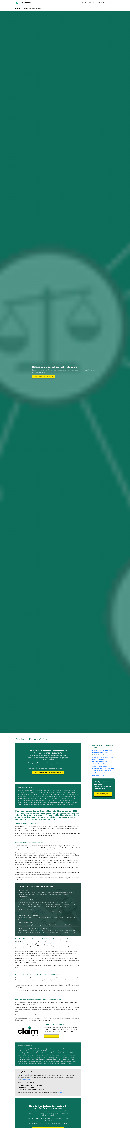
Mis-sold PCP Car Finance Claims (102, 746)
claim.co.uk (26, 1079)
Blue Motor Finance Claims (99, 755)
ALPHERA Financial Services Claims (102, 750)
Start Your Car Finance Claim (43, 377)
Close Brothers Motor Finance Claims (102, 757)
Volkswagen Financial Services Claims (103, 768)
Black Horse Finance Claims (100, 752)
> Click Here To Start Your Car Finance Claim (47, 773)
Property (18, 8)
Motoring (27, 8)
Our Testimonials (104, 3)
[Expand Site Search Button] (113, 8)
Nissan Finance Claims (98, 775)
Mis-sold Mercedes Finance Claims (101, 770)
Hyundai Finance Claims (98, 759)
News (113, 3)
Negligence (36, 8)
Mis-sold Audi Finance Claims (100, 773)
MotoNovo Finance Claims (99, 764)
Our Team (93, 3)
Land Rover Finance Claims (99, 761)
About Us (84, 3)
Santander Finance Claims (99, 766)
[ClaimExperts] (24, 3)
